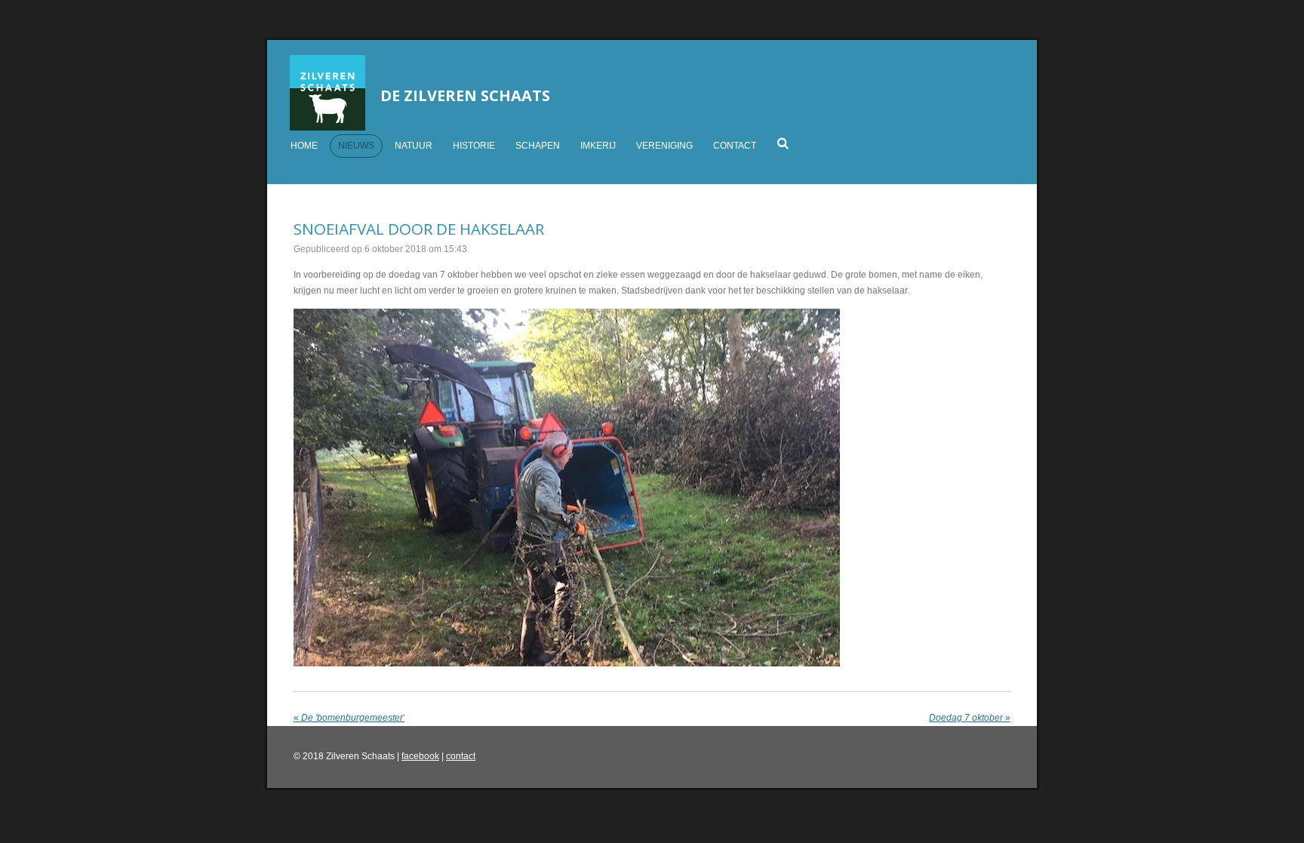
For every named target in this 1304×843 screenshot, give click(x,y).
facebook (420, 756)
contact (460, 756)
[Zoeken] (783, 143)
